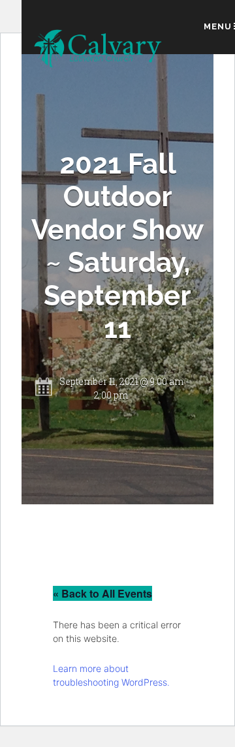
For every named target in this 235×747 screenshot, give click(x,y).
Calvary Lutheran (98, 49)
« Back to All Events (102, 593)
